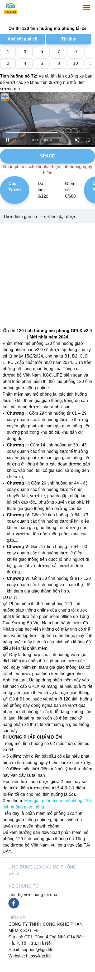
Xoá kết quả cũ (22, 39)
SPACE (47, 156)
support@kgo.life (37, 949)
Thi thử (68, 39)
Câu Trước (14, 186)
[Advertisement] (47, 271)
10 (75, 63)
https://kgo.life (39, 956)
